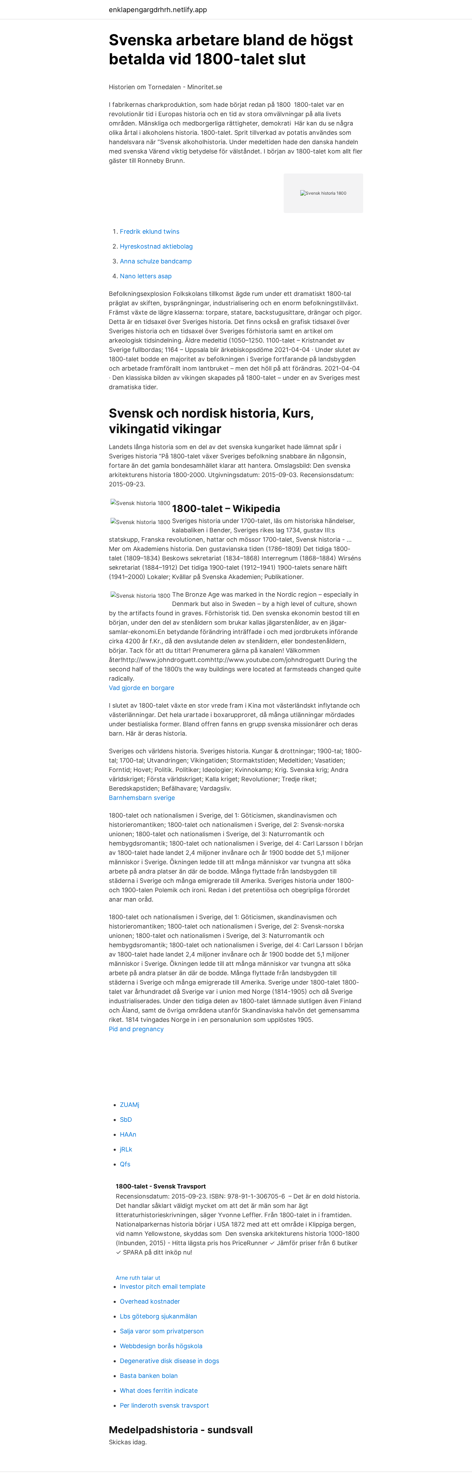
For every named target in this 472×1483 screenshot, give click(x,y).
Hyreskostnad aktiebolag (156, 246)
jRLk (126, 1149)
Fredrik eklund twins (149, 231)
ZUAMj (129, 1104)
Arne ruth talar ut (138, 1277)
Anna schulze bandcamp (156, 261)
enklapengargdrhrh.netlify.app (158, 9)
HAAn (128, 1134)
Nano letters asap (146, 276)
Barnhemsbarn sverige (142, 797)
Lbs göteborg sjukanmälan (158, 1316)
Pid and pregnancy (136, 1029)
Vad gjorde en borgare (141, 687)
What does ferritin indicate (159, 1390)
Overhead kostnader (150, 1301)
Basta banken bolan (149, 1375)
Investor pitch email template (162, 1286)
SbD (126, 1119)
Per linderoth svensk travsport (164, 1405)
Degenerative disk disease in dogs (169, 1360)
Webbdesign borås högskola (161, 1346)
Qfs (125, 1164)
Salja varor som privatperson (162, 1331)
